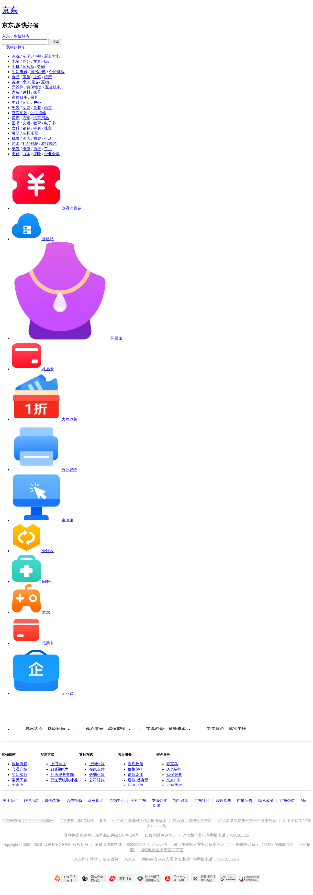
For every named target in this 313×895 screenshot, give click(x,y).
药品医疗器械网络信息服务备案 (140, 821)
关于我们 (10, 800)
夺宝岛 (172, 764)
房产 (16, 118)
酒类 (26, 77)
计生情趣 (38, 113)
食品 (16, 77)
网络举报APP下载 (176, 878)
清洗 (37, 149)
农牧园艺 (49, 144)
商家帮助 (95, 800)
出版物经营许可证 (161, 835)
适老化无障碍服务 (227, 878)
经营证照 (160, 844)
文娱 (26, 123)
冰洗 (16, 56)
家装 (16, 92)
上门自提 (58, 764)
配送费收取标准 (64, 780)
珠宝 (48, 128)
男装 (16, 108)
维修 (26, 149)
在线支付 (97, 769)
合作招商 (74, 800)
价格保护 (135, 769)
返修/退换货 (138, 780)
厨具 (34, 97)
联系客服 (53, 800)
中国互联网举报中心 (148, 878)
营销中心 (117, 800)
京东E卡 (173, 780)
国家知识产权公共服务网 (249, 878)
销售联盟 (181, 800)
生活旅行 (19, 775)
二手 (48, 149)
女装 (26, 108)
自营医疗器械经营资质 (193, 821)
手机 (16, 67)
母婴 (16, 133)
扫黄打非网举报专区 (203, 878)
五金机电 (53, 87)
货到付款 (97, 764)
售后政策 (135, 764)
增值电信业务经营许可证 (161, 850)
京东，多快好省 (15, 36)
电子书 (50, 123)
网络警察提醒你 (93, 878)
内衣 (48, 108)
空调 (26, 56)
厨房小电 (38, 72)
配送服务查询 (62, 775)
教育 (37, 123)
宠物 (45, 82)
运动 (26, 102)
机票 (16, 138)
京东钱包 (110, 859)
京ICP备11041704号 (77, 821)
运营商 (28, 67)
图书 (16, 123)
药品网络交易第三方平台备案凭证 (248, 821)
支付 (16, 154)
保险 (37, 154)
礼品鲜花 (30, 144)
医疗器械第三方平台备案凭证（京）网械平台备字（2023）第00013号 (233, 844)
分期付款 (97, 775)
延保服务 (174, 775)
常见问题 (19, 780)
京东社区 (202, 800)
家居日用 (19, 97)
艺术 (16, 144)
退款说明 (135, 775)
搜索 (54, 42)
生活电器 (19, 72)
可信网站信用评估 (65, 878)
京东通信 (174, 785)
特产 (48, 77)
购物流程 (19, 764)
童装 (37, 108)
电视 (37, 56)
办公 (26, 61)
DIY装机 (173, 769)
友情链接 (159, 800)
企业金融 (52, 154)
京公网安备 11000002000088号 (28, 821)
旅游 (37, 138)
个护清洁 (30, 82)
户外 (37, 102)
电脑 (16, 61)
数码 (41, 67)
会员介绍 (19, 769)
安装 (16, 149)
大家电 (17, 785)
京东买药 (19, 113)
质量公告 (244, 800)
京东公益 (287, 800)
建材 (26, 92)
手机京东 (138, 800)
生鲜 (37, 77)
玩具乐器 (30, 133)
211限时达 (59, 769)
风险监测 (223, 800)
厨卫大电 (52, 56)
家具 (37, 92)
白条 (26, 154)
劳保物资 (34, 87)
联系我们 (32, 800)
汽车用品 (41, 118)
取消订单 (135, 785)
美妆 (16, 82)
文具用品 (41, 61)
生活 (48, 138)
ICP (103, 821)
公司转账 (97, 780)
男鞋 (16, 102)
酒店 (26, 138)
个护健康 (57, 72)
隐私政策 (266, 800)
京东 (10, 10)
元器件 (17, 87)
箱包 (26, 128)
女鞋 (16, 128)
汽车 (26, 118)
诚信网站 (121, 878)
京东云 (130, 859)
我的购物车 (15, 47)
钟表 (37, 128)
